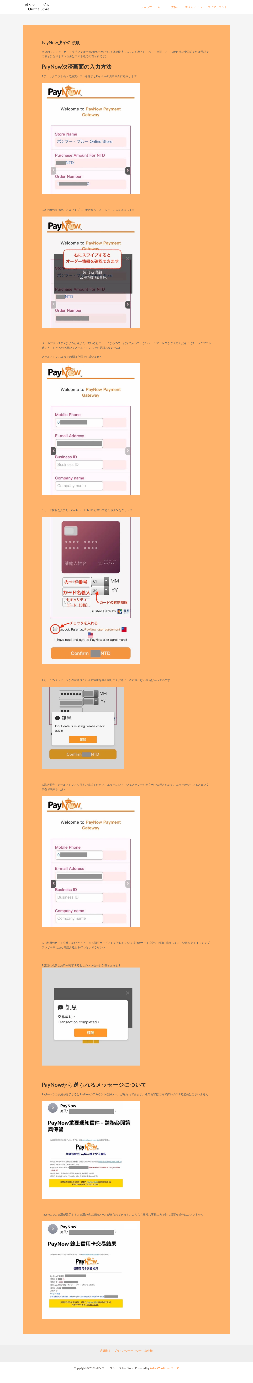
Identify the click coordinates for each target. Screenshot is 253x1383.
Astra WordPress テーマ (164, 1368)
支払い (175, 7)
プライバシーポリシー (128, 1350)
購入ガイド (192, 7)
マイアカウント (217, 7)
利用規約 (105, 1350)
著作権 (148, 1350)
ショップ (146, 7)
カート (161, 7)
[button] (200, 7)
